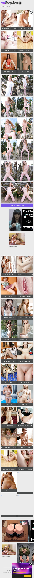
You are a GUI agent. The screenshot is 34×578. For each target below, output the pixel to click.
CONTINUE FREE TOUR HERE (17, 205)
